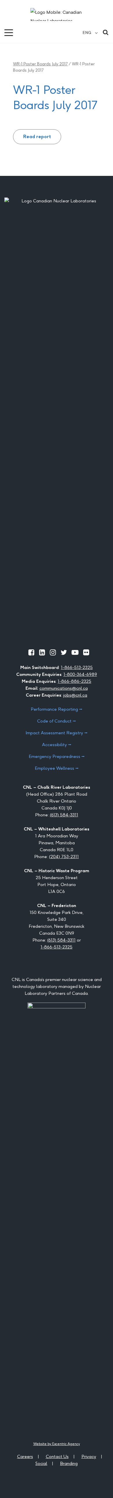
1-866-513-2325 (77, 667)
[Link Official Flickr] (86, 652)
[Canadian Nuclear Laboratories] (56, 14)
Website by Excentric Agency (56, 1444)
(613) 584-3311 (64, 815)
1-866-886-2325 (74, 681)
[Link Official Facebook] (31, 652)
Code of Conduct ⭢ (56, 721)
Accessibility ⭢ (56, 744)
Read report (37, 137)
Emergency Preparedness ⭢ (57, 756)
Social (41, 1463)
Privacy (88, 1456)
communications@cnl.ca (63, 688)
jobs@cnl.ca (75, 695)
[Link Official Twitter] (64, 652)
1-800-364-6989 (80, 674)
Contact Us (57, 1456)
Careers (25, 1456)
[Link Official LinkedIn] (42, 652)
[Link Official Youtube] (75, 652)
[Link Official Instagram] (53, 652)
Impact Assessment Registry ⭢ (56, 732)
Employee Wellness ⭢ (57, 768)
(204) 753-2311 (64, 856)
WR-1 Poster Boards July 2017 (40, 63)
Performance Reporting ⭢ (56, 709)
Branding (69, 1463)
